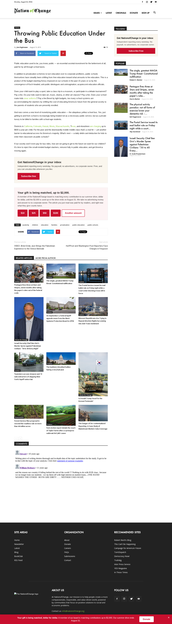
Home (17, 540)
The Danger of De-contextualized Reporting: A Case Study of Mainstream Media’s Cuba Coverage (92, 426)
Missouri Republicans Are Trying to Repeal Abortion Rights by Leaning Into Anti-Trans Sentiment (92, 321)
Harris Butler (135, 99)
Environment (19, 417)
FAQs (66, 552)
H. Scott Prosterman (137, 154)
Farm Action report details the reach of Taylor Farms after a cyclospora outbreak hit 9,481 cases (60, 430)
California (28, 126)
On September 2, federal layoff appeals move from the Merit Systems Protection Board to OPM (60, 318)
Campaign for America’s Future (127, 548)
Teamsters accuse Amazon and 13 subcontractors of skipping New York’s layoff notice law (28, 376)
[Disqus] (61, 482)
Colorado (37, 126)
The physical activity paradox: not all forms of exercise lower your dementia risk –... (142, 109)
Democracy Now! (121, 556)
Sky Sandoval (135, 132)
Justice (17, 281)
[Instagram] (147, 2)
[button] (154, 12)
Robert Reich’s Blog (122, 540)
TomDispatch (120, 552)
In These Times (121, 572)
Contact (67, 560)
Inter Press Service (122, 564)
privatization (64, 225)
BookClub (18, 556)
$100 (55, 213)
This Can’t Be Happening (124, 544)
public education (78, 225)
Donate (134, 13)
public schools (93, 225)
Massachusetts (62, 126)
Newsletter (19, 544)
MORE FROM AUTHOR (45, 258)
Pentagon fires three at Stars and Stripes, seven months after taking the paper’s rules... (142, 91)
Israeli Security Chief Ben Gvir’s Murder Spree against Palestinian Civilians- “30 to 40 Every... (142, 144)
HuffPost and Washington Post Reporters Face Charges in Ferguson (87, 247)
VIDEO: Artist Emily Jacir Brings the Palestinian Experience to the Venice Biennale (34, 247)
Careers (67, 548)
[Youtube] (156, 2)
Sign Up (145, 13)
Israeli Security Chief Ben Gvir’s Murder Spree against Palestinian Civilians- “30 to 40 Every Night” (27, 346)
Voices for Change (21, 340)
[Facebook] (142, 2)
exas (73, 126)
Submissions (69, 556)
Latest (109, 13)
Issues (97, 13)
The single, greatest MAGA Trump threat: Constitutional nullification (144, 73)
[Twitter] (151, 2)
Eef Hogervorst (135, 117)
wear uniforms (30, 98)
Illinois (52, 126)
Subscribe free (28, 176)
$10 (22, 213)
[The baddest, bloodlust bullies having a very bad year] (61, 358)
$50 (44, 213)
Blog (16, 552)
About (66, 540)
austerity (25, 225)
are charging (95, 126)
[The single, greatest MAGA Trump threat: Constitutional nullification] (61, 271)
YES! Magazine (120, 568)
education (44, 225)
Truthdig (117, 560)
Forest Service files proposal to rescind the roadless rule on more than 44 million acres (28, 423)
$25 (33, 213)
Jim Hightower (22, 47)
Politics (17, 28)
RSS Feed (18, 560)
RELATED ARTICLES (24, 258)
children (35, 225)
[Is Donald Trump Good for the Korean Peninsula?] (93, 374)
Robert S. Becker (136, 80)
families (54, 225)
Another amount (73, 213)
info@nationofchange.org (73, 611)
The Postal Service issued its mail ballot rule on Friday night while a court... (144, 125)
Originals (121, 13)
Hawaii (45, 126)
